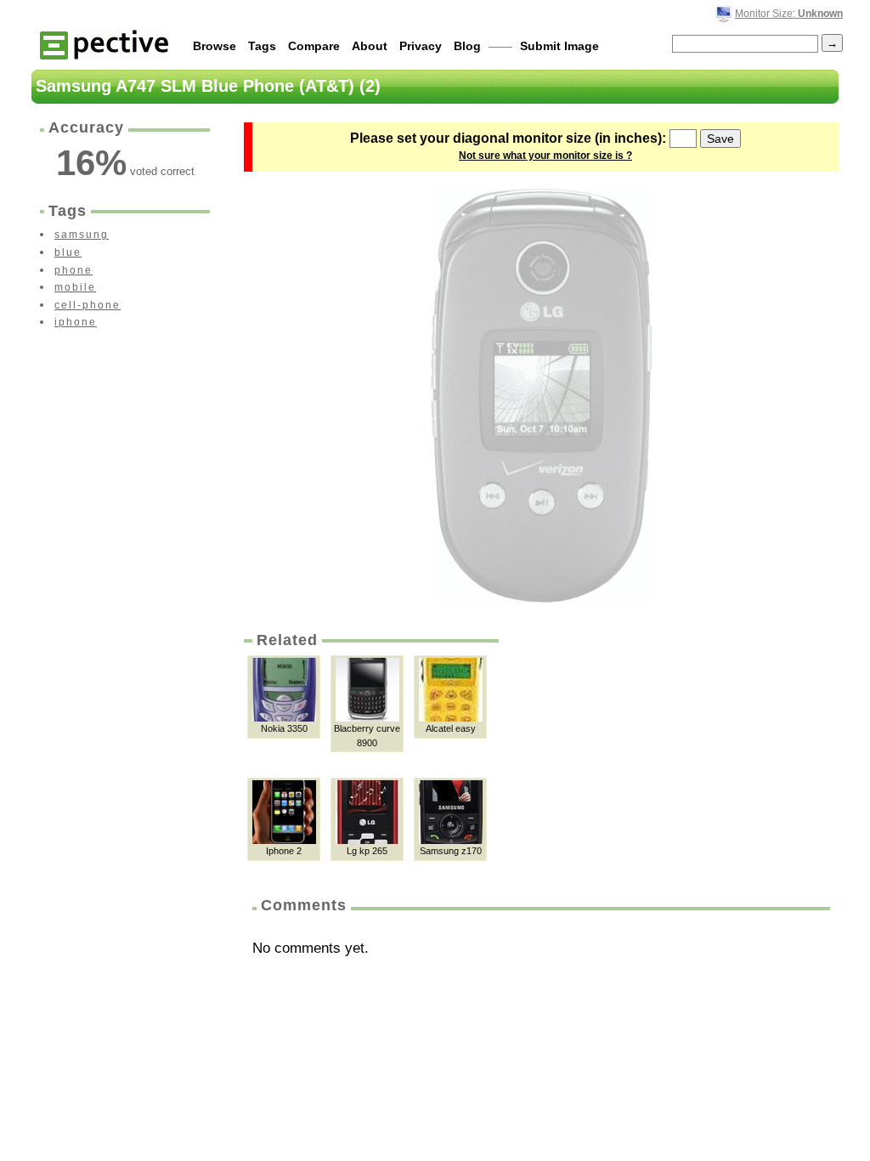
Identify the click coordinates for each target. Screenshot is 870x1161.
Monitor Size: (789, 14)
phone (73, 270)
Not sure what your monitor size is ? (545, 155)
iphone (75, 322)
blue (68, 252)
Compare (314, 46)
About (369, 46)
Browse (214, 46)
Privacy (420, 46)
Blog (467, 46)
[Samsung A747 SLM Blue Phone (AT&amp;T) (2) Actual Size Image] (541, 396)
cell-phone (87, 305)
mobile (75, 287)
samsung (81, 235)
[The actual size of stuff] (104, 44)
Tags (262, 46)
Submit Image (559, 46)
